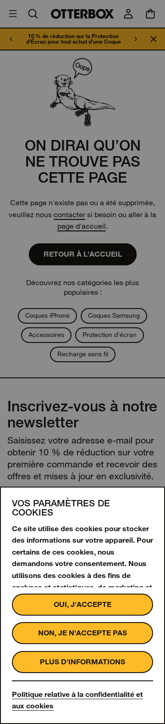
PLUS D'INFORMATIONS (82, 661)
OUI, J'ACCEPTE (82, 604)
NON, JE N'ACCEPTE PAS (82, 633)
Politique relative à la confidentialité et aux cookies (77, 700)
